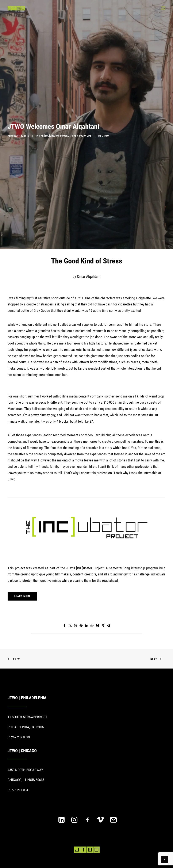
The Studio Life (82, 135)
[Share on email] (108, 625)
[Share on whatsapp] (92, 625)
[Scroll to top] (164, 859)
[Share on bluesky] (97, 625)
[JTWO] (16, 8)
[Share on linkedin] (86, 625)
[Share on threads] (75, 625)
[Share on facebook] (64, 625)
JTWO (105, 135)
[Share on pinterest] (81, 625)
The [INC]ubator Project (54, 135)
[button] (163, 8)
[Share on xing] (102, 625)
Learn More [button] (22, 596)
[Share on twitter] (70, 625)
